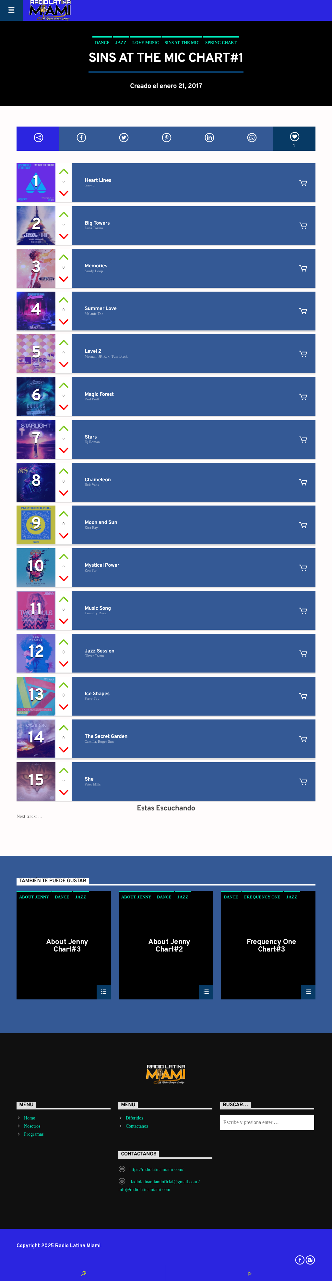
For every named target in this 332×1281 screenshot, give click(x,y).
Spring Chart (221, 42)
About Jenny (34, 897)
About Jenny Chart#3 (67, 946)
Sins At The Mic (182, 42)
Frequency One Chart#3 (271, 946)
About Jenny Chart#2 (169, 946)
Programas (33, 1134)
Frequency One (262, 897)
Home (29, 1118)
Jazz (120, 42)
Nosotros (32, 1126)
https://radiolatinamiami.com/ (156, 1169)
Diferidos (134, 1118)
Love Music (145, 42)
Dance (102, 42)
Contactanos (137, 1126)
